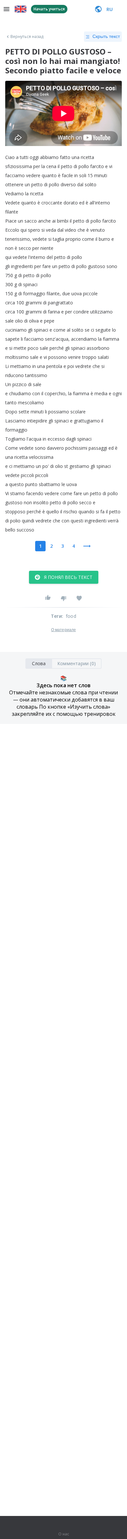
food (71, 616)
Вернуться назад (27, 37)
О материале (63, 630)
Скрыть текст (106, 36)
